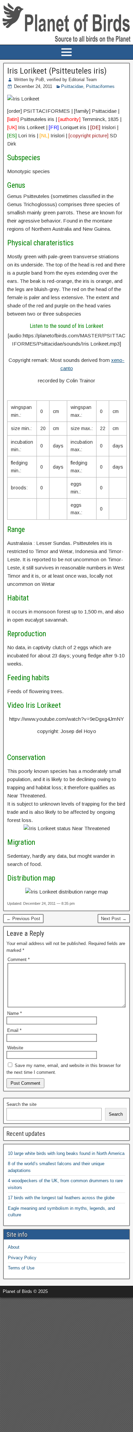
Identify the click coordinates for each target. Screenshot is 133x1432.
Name (14, 1013)
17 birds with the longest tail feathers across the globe (61, 1197)
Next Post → (114, 918)
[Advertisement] (66, 1363)
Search (116, 1114)
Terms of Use (21, 1267)
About (13, 1247)
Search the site (21, 1104)
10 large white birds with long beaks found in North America (66, 1153)
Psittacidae (72, 86)
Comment (19, 959)
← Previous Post (23, 918)
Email (14, 1030)
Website (15, 1047)
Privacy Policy (22, 1257)
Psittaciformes (100, 86)
